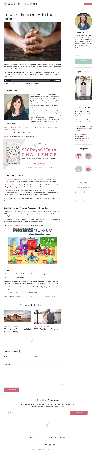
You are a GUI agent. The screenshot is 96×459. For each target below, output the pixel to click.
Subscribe (6, 277)
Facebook (50, 127)
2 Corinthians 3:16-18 (9, 179)
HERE (29, 132)
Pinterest (6, 129)
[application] (32, 80)
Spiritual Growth (78, 174)
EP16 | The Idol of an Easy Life (46, 329)
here (32, 136)
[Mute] (55, 80)
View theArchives (83, 61)
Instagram (56, 127)
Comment (7, 364)
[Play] (6, 80)
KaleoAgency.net (29, 127)
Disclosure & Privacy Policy (48, 452)
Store (80, 4)
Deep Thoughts (88, 174)
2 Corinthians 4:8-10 (9, 190)
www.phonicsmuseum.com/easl (16, 225)
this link (22, 281)
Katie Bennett (16, 326)
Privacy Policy (64, 437)
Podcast (72, 4)
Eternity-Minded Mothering (88, 161)
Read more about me (80, 49)
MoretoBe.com (19, 127)
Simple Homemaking (78, 161)
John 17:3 (6, 198)
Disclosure (52, 437)
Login (89, 4)
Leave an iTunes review (10, 287)
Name (5, 356)
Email (35, 356)
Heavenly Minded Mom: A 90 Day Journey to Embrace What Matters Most (35, 296)
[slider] (58, 80)
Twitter (13, 129)
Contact (32, 437)
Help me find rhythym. (86, 121)
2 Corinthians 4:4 (8, 184)
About (58, 4)
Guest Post (42, 437)
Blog (64, 4)
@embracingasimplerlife (83, 187)
